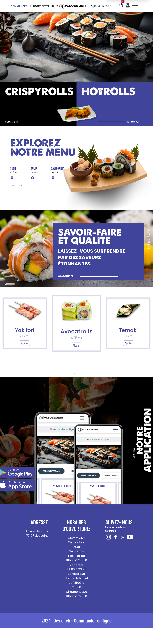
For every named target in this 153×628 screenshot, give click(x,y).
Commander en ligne (93, 620)
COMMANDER (65, 276)
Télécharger (134, 453)
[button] (21, 185)
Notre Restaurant (45, 6)
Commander (19, 6)
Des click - (63, 620)
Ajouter (24, 343)
